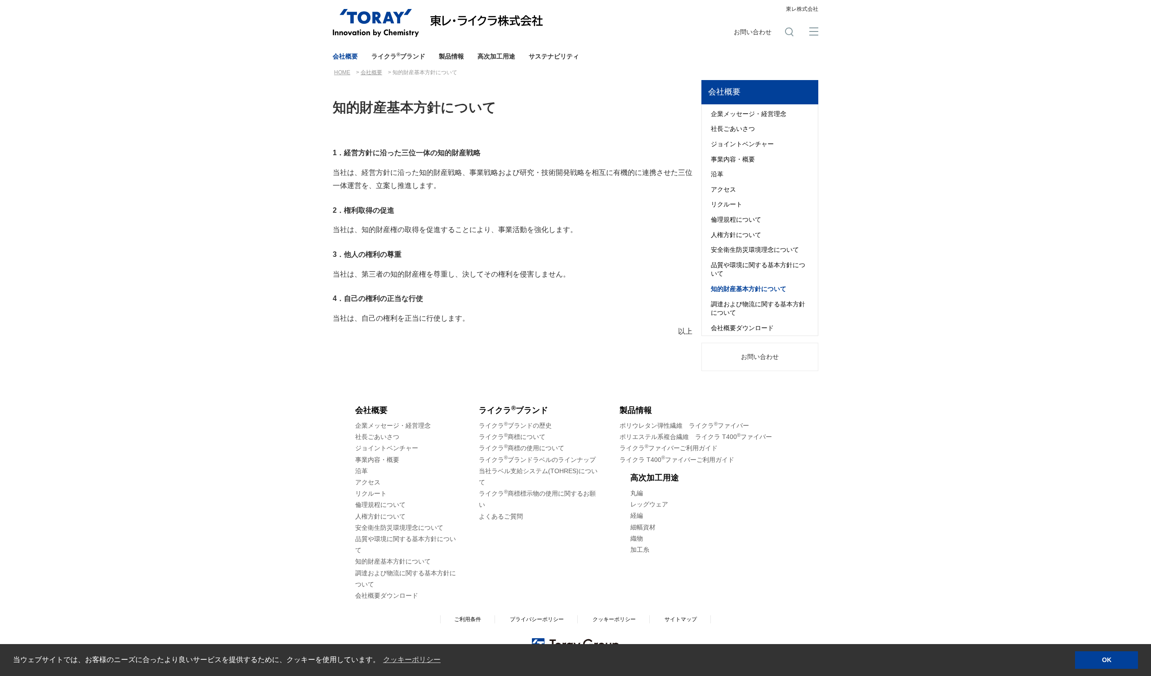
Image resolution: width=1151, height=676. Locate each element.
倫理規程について (736, 219)
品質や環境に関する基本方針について (758, 269)
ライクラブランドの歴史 (515, 425)
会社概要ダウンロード (742, 327)
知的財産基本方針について (748, 288)
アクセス (723, 189)
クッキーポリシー (614, 619)
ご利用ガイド (669, 448)
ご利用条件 (467, 619)
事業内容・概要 (733, 159)
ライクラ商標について (512, 436)
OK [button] (1106, 659)
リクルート (726, 204)
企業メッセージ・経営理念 (748, 113)
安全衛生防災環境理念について (755, 249)
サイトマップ (681, 619)
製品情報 (451, 56)
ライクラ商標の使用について (521, 448)
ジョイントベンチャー (742, 144)
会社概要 (345, 56)
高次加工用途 (496, 56)
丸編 (636, 493)
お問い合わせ (753, 32)
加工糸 (639, 549)
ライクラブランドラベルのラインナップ (537, 459)
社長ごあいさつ (733, 128)
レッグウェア (649, 504)
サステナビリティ (554, 56)
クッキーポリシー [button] (412, 659)
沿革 (717, 174)
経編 (636, 515)
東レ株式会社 (802, 9)
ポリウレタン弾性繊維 (684, 425)
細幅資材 (643, 527)
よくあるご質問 (501, 516)
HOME (342, 72)
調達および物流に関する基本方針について (758, 308)
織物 (636, 538)
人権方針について (736, 234)
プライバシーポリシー (537, 619)
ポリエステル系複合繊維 (696, 436)
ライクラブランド (398, 56)
